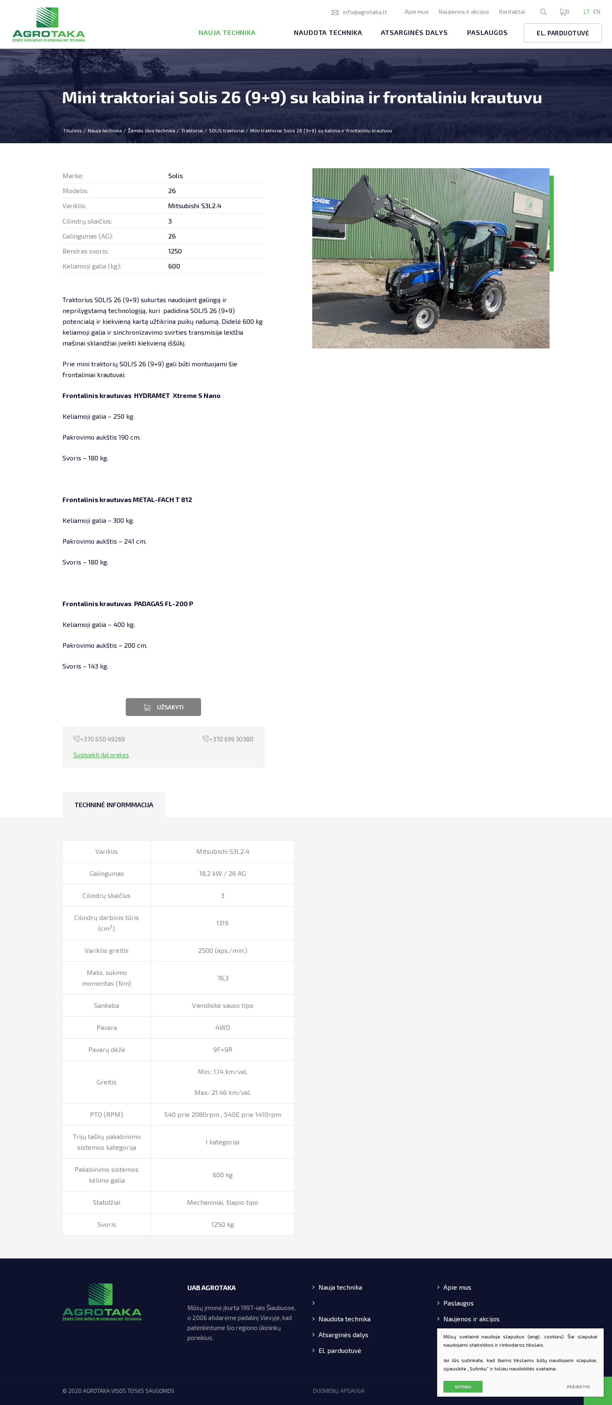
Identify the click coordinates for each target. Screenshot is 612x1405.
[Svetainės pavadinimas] (48, 24)
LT (587, 11)
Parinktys (578, 1387)
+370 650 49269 (102, 739)
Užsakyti (170, 707)
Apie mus (417, 11)
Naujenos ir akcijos (471, 1319)
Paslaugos (487, 32)
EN (596, 11)
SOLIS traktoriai (226, 130)
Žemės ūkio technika (151, 130)
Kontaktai (512, 11)
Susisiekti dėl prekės (101, 754)
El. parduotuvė (563, 33)
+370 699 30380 (231, 739)
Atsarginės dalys (414, 32)
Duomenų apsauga (339, 1391)
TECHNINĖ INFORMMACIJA (114, 804)
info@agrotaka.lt (365, 11)
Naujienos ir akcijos (464, 11)
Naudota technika (328, 32)
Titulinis (72, 130)
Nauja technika (227, 32)
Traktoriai (192, 130)
